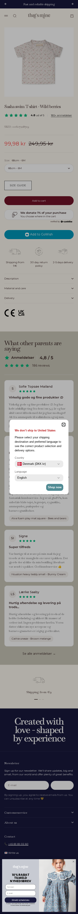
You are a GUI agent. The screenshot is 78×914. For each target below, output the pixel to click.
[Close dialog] (73, 861)
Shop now (55, 487)
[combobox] (31, 464)
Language (21, 471)
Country (19, 457)
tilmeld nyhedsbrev (21, 900)
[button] (63, 424)
